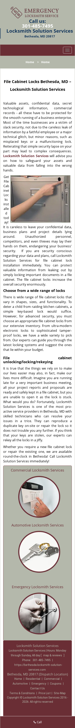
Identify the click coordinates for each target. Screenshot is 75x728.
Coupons (55, 683)
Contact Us (37, 688)
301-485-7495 (37, 26)
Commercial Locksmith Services (37, 470)
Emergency (39, 683)
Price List (45, 693)
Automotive (20, 683)
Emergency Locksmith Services (37, 586)
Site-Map (60, 693)
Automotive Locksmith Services (37, 525)
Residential (33, 678)
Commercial (52, 678)
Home (30, 62)
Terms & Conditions (22, 693)
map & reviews (53, 655)
